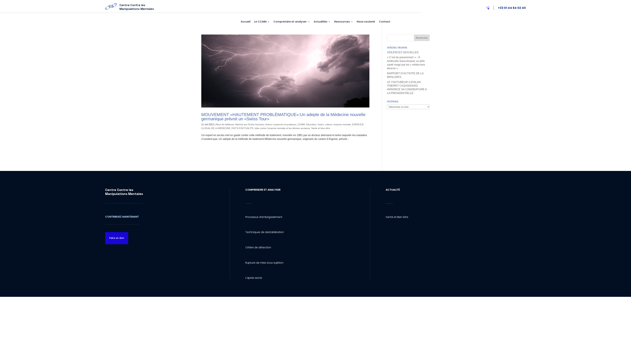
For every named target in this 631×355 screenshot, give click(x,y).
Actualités (320, 22)
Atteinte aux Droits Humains (249, 124)
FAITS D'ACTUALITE (242, 128)
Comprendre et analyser (290, 22)
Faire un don (116, 238)
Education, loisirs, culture (319, 124)
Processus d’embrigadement (263, 217)
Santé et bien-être (320, 128)
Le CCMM (260, 22)
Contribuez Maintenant (122, 217)
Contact (384, 22)
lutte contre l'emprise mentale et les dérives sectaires (282, 128)
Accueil (245, 22)
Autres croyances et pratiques (280, 124)
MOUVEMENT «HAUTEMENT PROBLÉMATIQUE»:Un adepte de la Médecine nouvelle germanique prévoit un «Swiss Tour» (283, 116)
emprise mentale (342, 124)
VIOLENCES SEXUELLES (403, 52)
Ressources (342, 22)
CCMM (301, 124)
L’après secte (253, 278)
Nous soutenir (366, 22)
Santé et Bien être (397, 217)
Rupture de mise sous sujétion (264, 263)
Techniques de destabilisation (264, 232)
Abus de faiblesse (225, 124)
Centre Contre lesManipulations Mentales (124, 192)
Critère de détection (258, 247)
